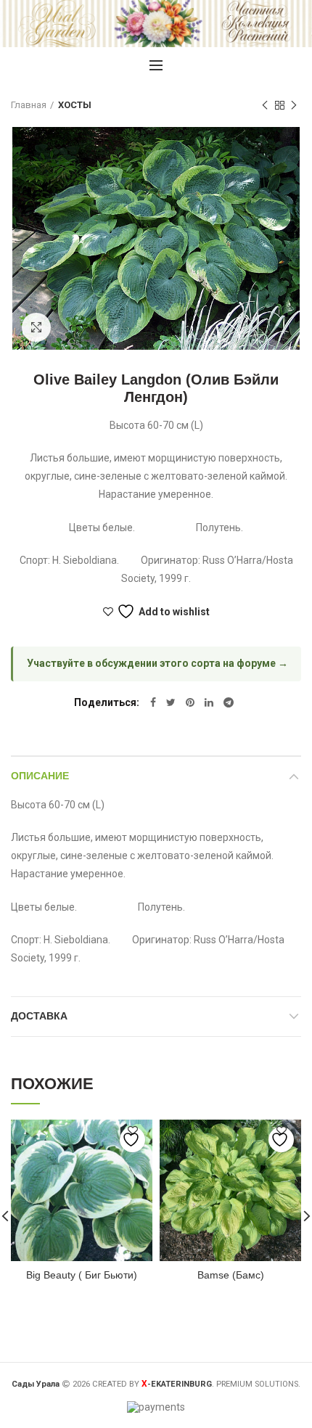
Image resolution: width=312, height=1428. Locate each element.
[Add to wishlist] (132, 1139)
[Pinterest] (190, 702)
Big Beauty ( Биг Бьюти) (81, 1275)
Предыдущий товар (265, 105)
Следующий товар (294, 105)
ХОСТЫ (74, 104)
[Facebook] (153, 702)
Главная (28, 104)
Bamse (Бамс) (230, 1275)
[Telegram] (228, 702)
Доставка (39, 1016)
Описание (40, 775)
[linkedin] (209, 702)
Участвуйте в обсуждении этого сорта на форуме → (157, 663)
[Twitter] (171, 702)
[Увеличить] (36, 327)
